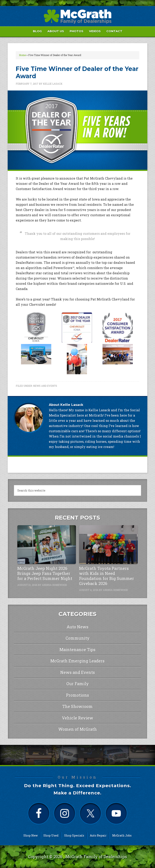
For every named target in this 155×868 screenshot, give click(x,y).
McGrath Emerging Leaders (77, 660)
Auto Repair (98, 835)
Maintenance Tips (77, 649)
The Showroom (77, 706)
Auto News (77, 626)
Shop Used (51, 835)
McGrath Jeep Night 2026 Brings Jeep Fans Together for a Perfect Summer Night (44, 573)
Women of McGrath (77, 729)
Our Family (77, 683)
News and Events (45, 385)
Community (78, 638)
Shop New (30, 835)
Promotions (77, 695)
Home (22, 55)
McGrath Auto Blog (77, 16)
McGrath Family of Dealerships (96, 856)
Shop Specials (74, 835)
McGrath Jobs (122, 835)
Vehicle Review (77, 717)
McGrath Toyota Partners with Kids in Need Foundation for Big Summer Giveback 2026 (106, 576)
